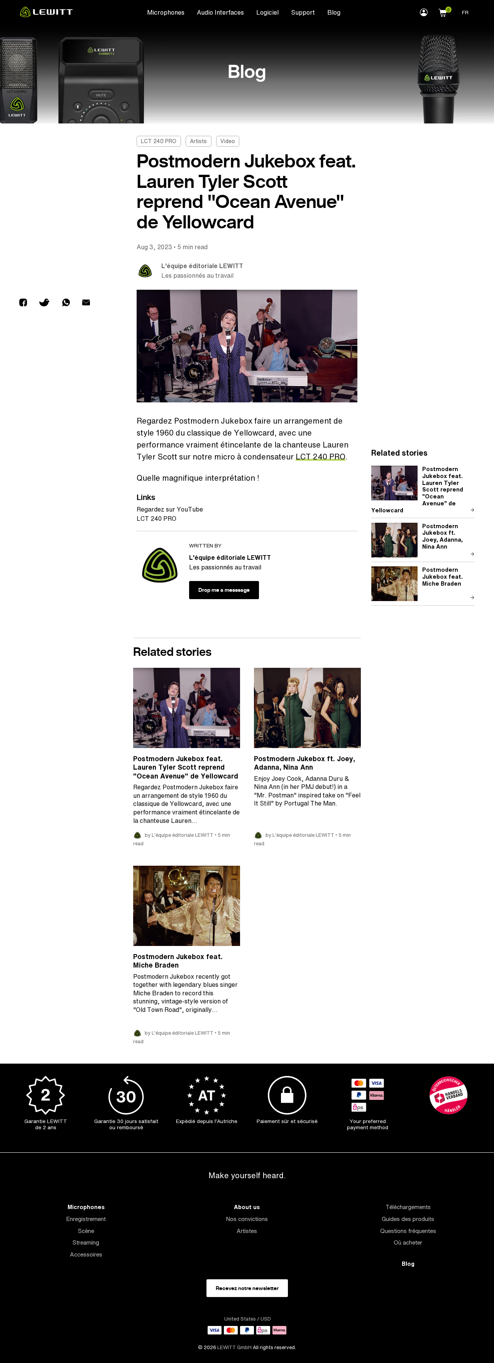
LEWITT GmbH (234, 1347)
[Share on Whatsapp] (66, 303)
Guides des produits (408, 1219)
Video (227, 141)
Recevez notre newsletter (247, 1288)
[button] (443, 12)
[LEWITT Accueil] (46, 15)
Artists (198, 141)
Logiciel (267, 12)
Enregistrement (86, 1219)
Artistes (247, 1231)
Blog (333, 12)
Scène (86, 1231)
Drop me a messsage (224, 590)
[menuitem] (166, 12)
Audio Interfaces (220, 12)
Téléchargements (408, 1207)
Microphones (165, 12)
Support (303, 12)
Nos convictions (247, 1219)
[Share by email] (86, 303)
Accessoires (86, 1254)
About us (247, 1207)
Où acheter (408, 1242)
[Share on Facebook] (23, 303)
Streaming (86, 1242)
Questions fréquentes (408, 1231)
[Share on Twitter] (44, 303)
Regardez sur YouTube (170, 509)
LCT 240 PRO (158, 141)
